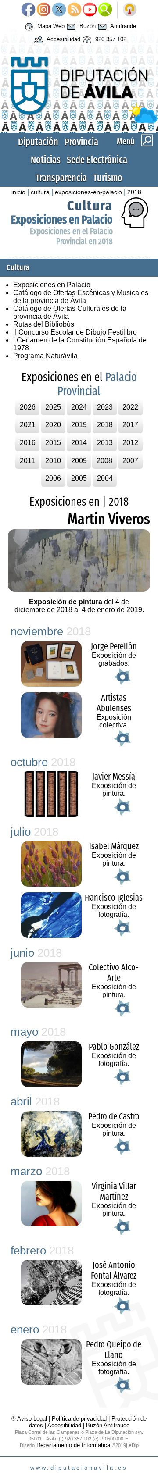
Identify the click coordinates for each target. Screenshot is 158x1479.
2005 (79, 478)
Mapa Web (50, 26)
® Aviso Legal (30, 1418)
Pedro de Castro (114, 1116)
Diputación (38, 142)
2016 (28, 442)
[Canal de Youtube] (89, 10)
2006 (53, 478)
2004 (105, 478)
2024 (79, 407)
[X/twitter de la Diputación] (59, 10)
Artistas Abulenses (114, 702)
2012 (130, 442)
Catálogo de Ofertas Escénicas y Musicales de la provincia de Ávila (80, 296)
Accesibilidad (62, 39)
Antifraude (122, 26)
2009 (79, 460)
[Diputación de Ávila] (79, 121)
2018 (134, 192)
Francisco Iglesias (114, 897)
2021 (28, 424)
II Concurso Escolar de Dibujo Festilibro (75, 332)
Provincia (81, 142)
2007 (130, 460)
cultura (40, 192)
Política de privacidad (79, 1418)
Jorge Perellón (114, 646)
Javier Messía (113, 776)
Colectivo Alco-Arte (114, 972)
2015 (53, 442)
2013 (105, 442)
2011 (27, 460)
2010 (53, 460)
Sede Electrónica (97, 160)
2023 (105, 407)
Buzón (87, 26)
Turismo (107, 178)
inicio (18, 192)
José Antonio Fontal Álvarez (113, 1270)
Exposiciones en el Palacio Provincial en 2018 (71, 236)
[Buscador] (105, 10)
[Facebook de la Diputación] (28, 10)
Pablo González (114, 1046)
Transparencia (61, 178)
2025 (53, 407)
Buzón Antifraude (107, 1425)
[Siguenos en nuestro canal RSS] (74, 10)
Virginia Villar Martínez (114, 1191)
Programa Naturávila (45, 356)
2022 (130, 407)
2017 (130, 424)
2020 (53, 424)
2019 (79, 424)
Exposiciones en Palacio (62, 220)
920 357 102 (109, 39)
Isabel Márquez (114, 846)
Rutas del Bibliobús (43, 324)
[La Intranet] (129, 10)
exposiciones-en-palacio (88, 192)
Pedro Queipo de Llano (113, 1349)
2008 (104, 460)
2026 (28, 407)
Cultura (90, 205)
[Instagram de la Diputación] (43, 10)
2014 (79, 442)
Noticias (46, 160)
